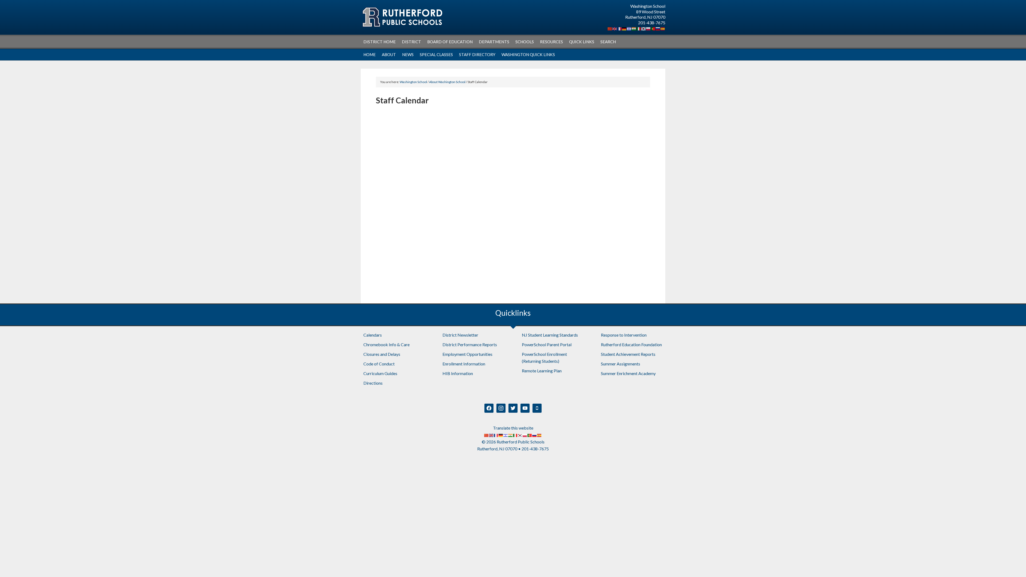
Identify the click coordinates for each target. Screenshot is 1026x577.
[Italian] (638, 28)
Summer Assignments (620, 363)
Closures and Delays (381, 354)
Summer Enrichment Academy (628, 373)
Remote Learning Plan (542, 370)
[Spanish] (662, 28)
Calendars (372, 334)
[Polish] (648, 28)
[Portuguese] (653, 28)
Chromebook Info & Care (386, 344)
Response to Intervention (624, 334)
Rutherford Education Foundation (631, 344)
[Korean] (643, 28)
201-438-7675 (651, 22)
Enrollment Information (463, 363)
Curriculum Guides (380, 373)
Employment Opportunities (467, 354)
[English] (614, 28)
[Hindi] (634, 28)
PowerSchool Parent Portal (547, 344)
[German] (624, 28)
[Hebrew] (629, 28)
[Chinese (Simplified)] (610, 28)
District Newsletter (460, 334)
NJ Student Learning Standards (550, 334)
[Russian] (658, 28)
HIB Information (457, 373)
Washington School (402, 17)
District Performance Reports (469, 344)
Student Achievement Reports (628, 354)
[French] (619, 28)
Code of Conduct (379, 363)
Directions (373, 382)
